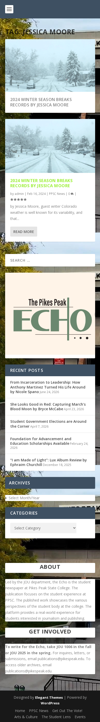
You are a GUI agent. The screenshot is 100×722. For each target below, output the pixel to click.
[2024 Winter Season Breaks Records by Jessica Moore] (50, 146)
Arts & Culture (26, 716)
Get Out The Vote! (67, 710)
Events (80, 716)
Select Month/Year (24, 497)
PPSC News (57, 194)
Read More (23, 231)
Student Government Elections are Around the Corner (48, 423)
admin (19, 194)
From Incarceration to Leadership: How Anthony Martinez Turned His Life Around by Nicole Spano (47, 387)
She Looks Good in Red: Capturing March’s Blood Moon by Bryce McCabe (48, 406)
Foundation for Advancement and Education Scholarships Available (40, 441)
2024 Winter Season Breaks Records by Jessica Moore (41, 102)
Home (20, 710)
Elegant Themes (49, 697)
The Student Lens (56, 716)
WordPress (50, 703)
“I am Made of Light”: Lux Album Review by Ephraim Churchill (48, 462)
